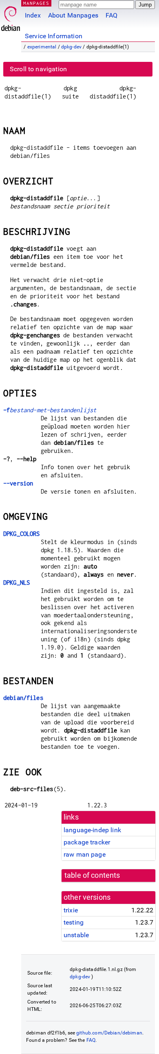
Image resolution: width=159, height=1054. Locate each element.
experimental (42, 47)
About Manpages (73, 15)
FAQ (111, 15)
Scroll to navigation (38, 69)
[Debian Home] (10, 16)
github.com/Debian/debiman (109, 1033)
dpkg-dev (71, 47)
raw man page (85, 854)
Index (33, 15)
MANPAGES (36, 3)
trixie (71, 910)
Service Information (53, 36)
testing (74, 922)
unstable (76, 935)
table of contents (92, 875)
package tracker (87, 842)
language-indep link (92, 830)
